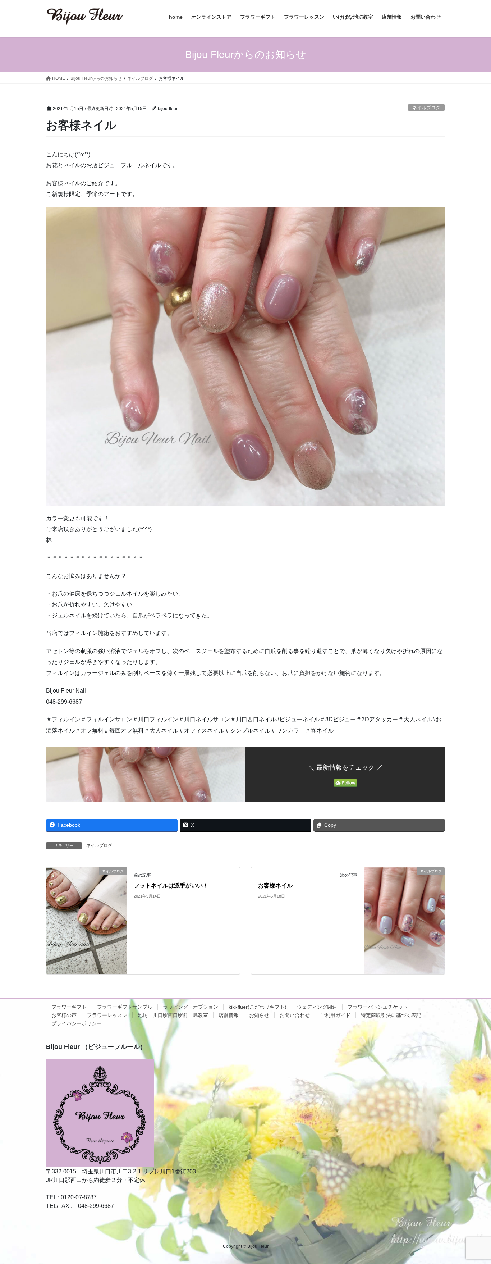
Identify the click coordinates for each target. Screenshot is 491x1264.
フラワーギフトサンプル (124, 1007)
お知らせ (259, 1015)
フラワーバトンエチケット (378, 1007)
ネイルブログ (426, 107)
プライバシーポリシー (76, 1023)
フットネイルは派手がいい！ (171, 885)
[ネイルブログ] (86, 920)
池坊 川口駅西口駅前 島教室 (173, 1015)
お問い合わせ (295, 1015)
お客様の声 (64, 1015)
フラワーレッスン (107, 1015)
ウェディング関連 (317, 1007)
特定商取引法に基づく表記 (391, 1015)
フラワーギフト (69, 1007)
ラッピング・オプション (190, 1007)
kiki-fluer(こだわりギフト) (257, 1007)
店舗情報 (229, 1015)
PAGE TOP (473, 1220)
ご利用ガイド (335, 1015)
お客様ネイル (275, 885)
